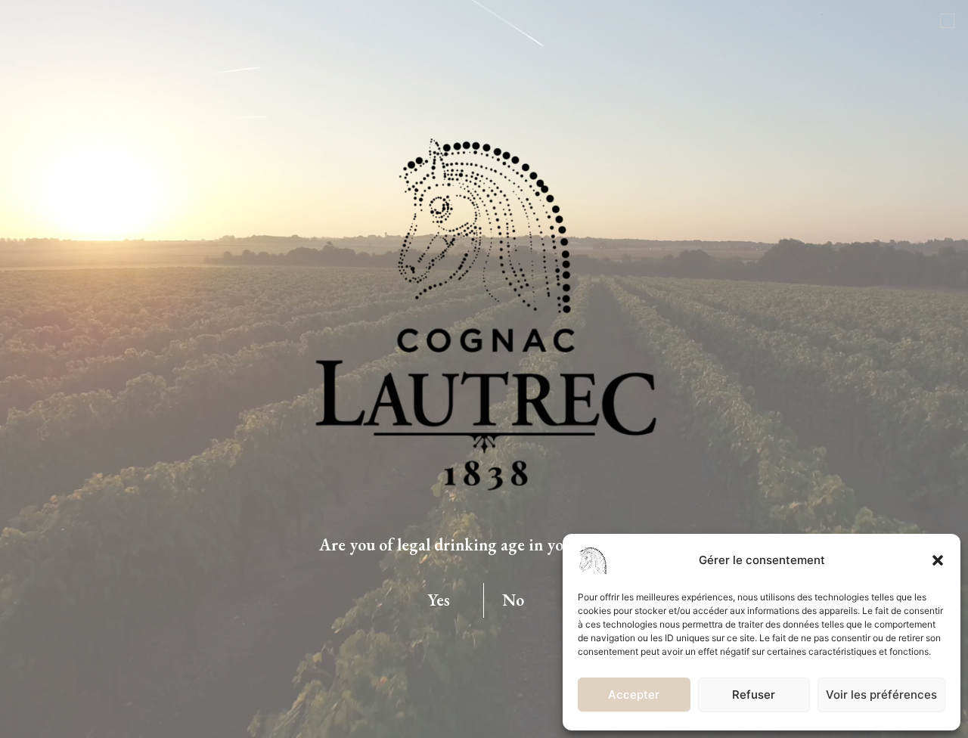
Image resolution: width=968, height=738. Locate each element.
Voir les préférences (881, 694)
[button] (937, 560)
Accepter (633, 694)
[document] (484, 369)
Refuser (753, 694)
